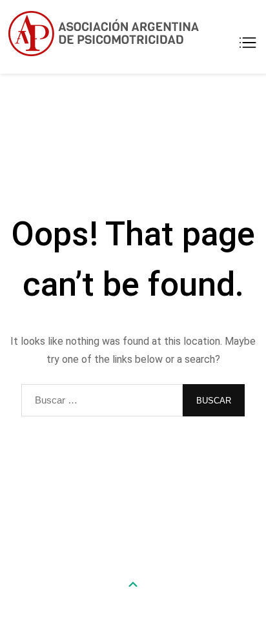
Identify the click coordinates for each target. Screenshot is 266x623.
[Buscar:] (102, 400)
